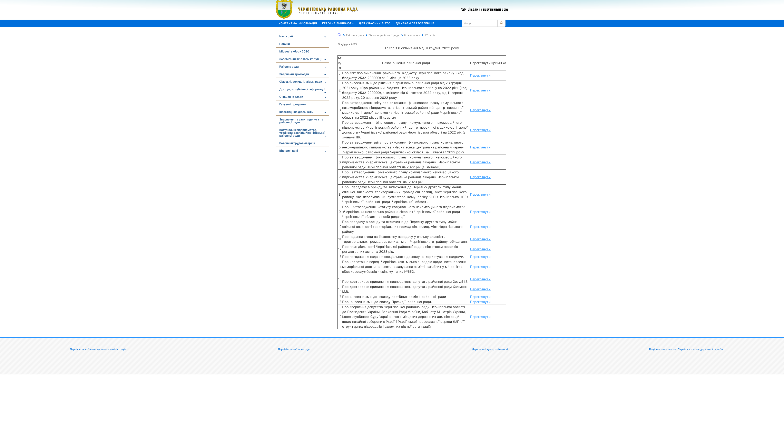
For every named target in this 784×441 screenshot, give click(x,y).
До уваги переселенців (415, 23)
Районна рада (289, 66)
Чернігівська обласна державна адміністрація (98, 349)
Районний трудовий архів (297, 143)
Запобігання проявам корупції (300, 59)
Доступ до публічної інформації (302, 89)
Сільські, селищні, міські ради (300, 81)
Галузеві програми (292, 104)
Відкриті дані (288, 150)
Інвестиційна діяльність (296, 112)
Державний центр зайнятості (490, 349)
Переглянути (480, 75)
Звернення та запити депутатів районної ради (301, 121)
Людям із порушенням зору (487, 9)
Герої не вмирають (338, 23)
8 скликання (412, 35)
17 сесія (430, 35)
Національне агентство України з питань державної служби (686, 349)
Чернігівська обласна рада (294, 349)
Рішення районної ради (384, 35)
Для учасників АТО (375, 23)
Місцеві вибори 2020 (294, 51)
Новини (284, 44)
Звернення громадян (294, 74)
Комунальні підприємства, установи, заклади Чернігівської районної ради (302, 132)
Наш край (286, 36)
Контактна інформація (298, 23)
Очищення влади (291, 96)
